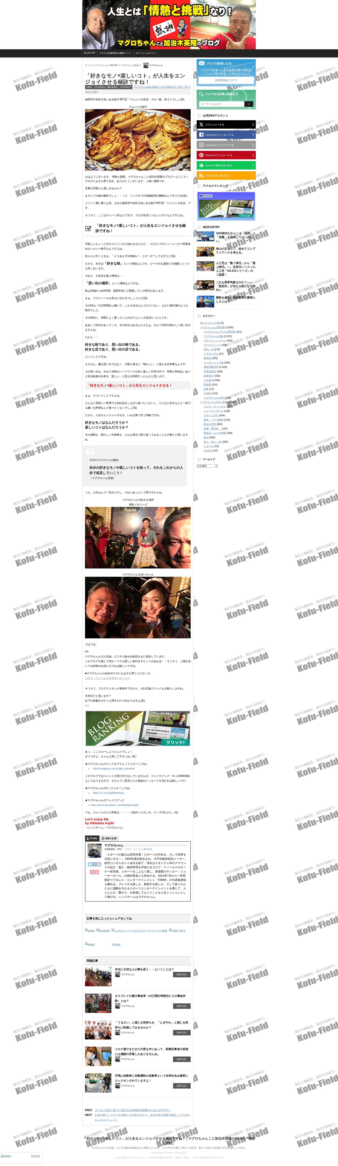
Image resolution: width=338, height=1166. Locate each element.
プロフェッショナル (215, 340)
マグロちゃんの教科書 (212, 327)
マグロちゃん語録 (142, 87)
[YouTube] (97, 874)
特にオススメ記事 (210, 323)
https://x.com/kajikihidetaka (108, 792)
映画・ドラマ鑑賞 (213, 419)
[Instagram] (99, 866)
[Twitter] (90, 866)
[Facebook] (94, 866)
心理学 (207, 393)
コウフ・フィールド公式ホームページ (107, 678)
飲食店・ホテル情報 (161, 87)
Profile (93, 838)
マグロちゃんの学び (215, 397)
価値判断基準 (211, 367)
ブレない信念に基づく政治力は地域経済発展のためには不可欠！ (133, 1110)
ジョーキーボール (213, 411)
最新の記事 (111, 838)
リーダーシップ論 (213, 362)
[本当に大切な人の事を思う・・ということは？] (98, 984)
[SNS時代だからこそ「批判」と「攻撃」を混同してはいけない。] (205, 239)
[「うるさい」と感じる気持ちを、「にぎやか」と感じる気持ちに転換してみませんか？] (98, 1038)
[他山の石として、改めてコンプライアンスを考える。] (205, 255)
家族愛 (207, 384)
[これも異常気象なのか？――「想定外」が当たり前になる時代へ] (205, 288)
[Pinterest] (92, 874)
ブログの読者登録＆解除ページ (115, 53)
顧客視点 (209, 375)
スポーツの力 (211, 415)
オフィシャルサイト (146, 53)
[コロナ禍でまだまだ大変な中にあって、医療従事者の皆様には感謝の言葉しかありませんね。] (98, 1064)
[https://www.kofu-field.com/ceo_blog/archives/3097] (139, 930)
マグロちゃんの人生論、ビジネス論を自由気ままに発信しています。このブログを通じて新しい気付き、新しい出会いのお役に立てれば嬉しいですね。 (169, 1147)
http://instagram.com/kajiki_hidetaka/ (114, 768)
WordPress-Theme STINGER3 (169, 1152)
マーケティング (212, 345)
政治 (206, 437)
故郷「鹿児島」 (212, 428)
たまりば (209, 446)
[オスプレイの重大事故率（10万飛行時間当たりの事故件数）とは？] (98, 1011)
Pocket (116, 944)
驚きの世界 (210, 424)
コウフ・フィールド (215, 406)
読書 (206, 389)
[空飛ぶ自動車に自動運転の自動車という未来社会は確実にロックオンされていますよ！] (98, 1091)
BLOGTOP (89, 53)
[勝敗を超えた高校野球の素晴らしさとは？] (205, 306)
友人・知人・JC (179, 87)
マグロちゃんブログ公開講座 (220, 331)
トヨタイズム (211, 353)
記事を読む (182, 974)
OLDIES (94, 92)
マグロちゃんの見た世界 (213, 402)
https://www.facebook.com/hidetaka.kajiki (114, 804)
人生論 (207, 380)
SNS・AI (208, 349)
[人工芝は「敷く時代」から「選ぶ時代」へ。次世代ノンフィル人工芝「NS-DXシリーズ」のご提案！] (205, 269)
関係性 (207, 358)
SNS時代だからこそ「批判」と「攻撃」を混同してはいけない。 (236, 237)
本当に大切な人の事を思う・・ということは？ (144, 969)
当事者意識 (210, 371)
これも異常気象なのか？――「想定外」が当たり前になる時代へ (235, 286)
